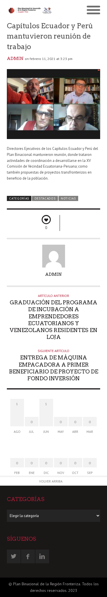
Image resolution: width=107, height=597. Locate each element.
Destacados (45, 198)
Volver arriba (50, 481)
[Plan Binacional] (30, 10)
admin (15, 58)
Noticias (68, 198)
